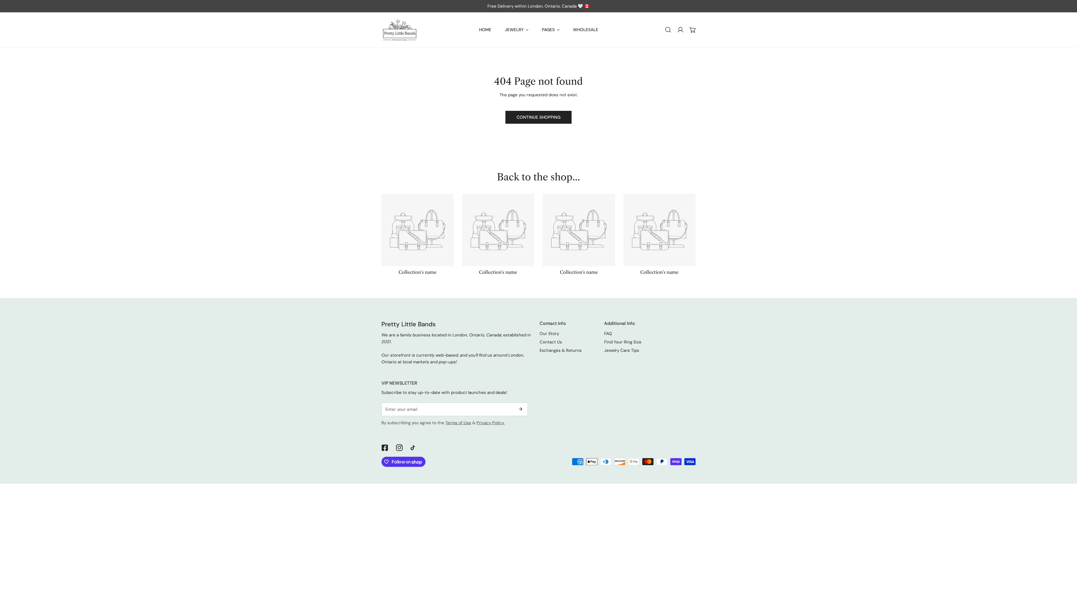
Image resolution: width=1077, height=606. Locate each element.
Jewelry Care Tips (621, 350)
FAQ (608, 333)
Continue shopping (538, 117)
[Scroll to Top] (1067, 576)
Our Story (549, 333)
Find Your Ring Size (622, 342)
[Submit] (520, 409)
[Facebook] (385, 447)
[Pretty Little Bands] (399, 29)
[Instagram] (399, 447)
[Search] (668, 30)
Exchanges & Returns (561, 350)
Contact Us (551, 342)
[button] (693, 30)
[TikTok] (414, 447)
